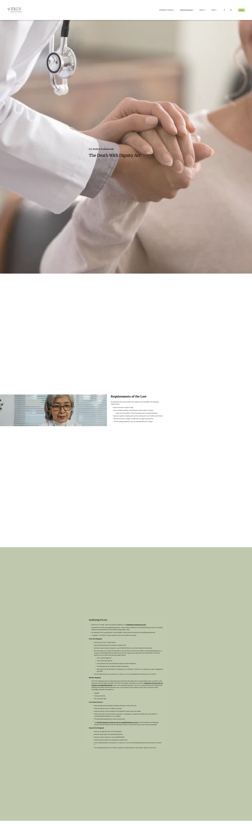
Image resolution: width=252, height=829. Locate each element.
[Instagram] (231, 10)
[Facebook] (224, 10)
